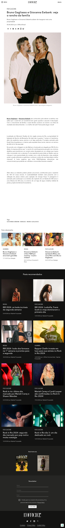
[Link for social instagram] (34, 521)
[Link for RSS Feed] (38, 521)
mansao (23, 221)
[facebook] (10, 29)
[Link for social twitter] (27, 521)
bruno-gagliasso (33, 221)
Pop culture (11, 9)
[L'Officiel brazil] (32, 2)
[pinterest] (13, 29)
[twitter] (18, 29)
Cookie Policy (41, 525)
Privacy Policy (41, 502)
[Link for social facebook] (31, 521)
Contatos (22, 525)
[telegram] (23, 29)
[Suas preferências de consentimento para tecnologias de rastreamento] (62, 525)
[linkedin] (15, 29)
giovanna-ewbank (13, 221)
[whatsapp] (21, 29)
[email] (8, 29)
